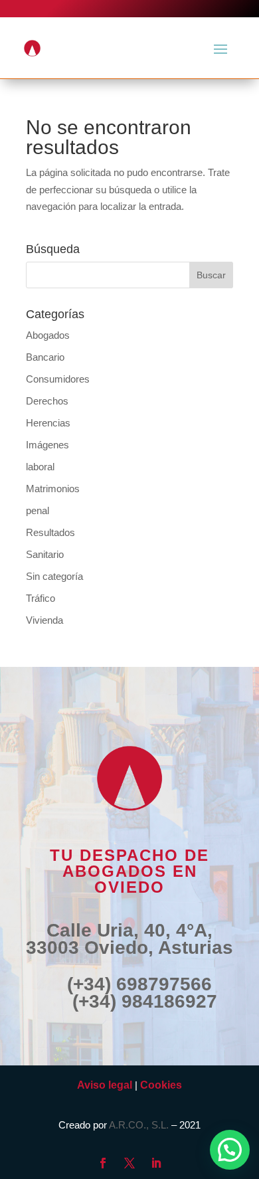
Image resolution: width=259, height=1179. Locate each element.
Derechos (47, 401)
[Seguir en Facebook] (103, 1163)
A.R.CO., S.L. (139, 1125)
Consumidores (58, 379)
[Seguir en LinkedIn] (156, 1163)
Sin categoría (54, 576)
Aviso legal (104, 1085)
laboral (40, 466)
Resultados (50, 532)
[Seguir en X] (129, 1163)
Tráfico (40, 598)
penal (37, 510)
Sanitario (45, 554)
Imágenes (47, 444)
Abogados (48, 335)
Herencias (48, 422)
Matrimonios (53, 488)
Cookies (161, 1085)
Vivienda (44, 620)
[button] (230, 1150)
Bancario (45, 357)
